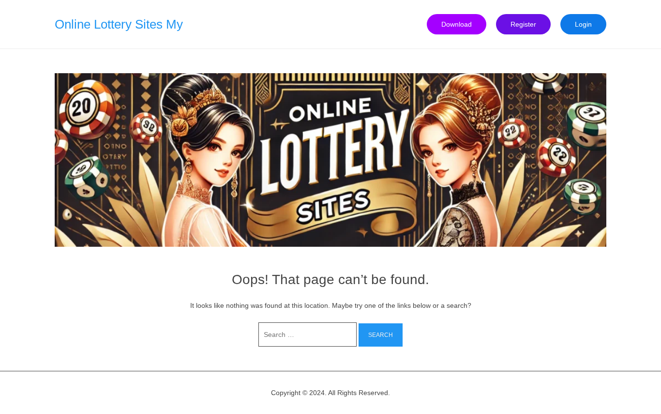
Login (583, 24)
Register (523, 24)
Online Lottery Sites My (119, 24)
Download (456, 24)
